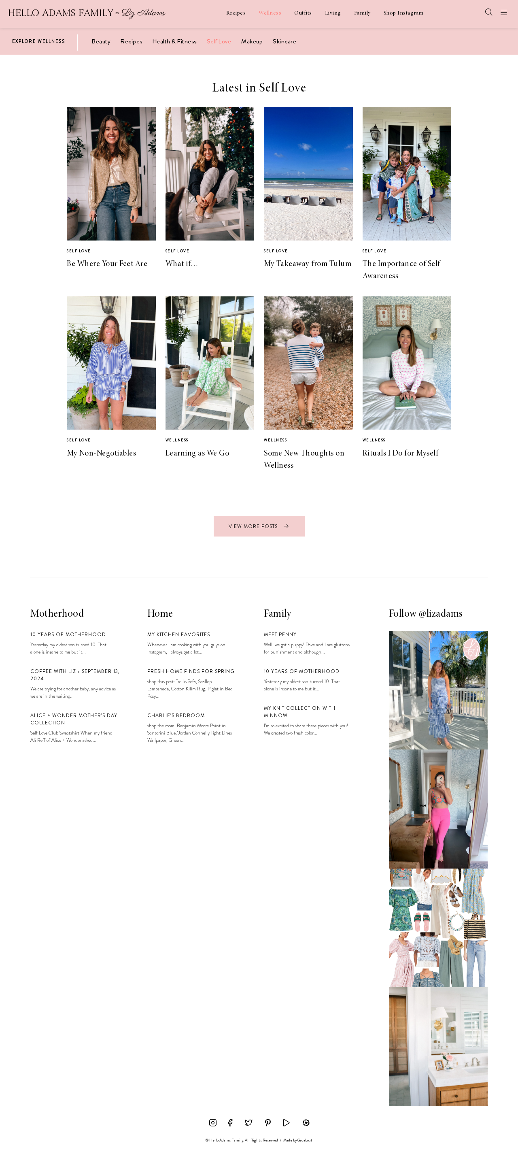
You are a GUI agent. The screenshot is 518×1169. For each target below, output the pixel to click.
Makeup (252, 41)
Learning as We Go (197, 453)
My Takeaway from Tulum (307, 264)
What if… (182, 264)
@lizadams (441, 614)
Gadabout (304, 1140)
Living (333, 13)
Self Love (219, 41)
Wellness (270, 13)
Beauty (101, 41)
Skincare (284, 41)
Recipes (236, 13)
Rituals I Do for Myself (401, 453)
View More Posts (254, 526)
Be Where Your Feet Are (107, 264)
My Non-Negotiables (101, 453)
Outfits (303, 13)
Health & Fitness (175, 41)
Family (362, 13)
